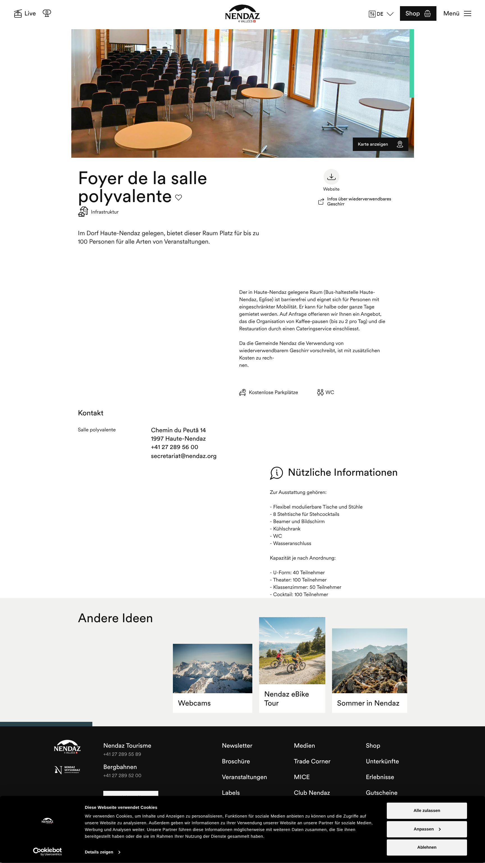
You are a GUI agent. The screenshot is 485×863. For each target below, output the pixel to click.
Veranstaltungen (244, 777)
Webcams (194, 703)
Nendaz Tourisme (67, 747)
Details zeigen (99, 852)
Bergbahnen (120, 767)
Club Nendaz (312, 793)
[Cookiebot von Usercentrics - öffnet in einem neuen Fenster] (47, 851)
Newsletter (237, 746)
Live (30, 13)
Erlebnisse (380, 777)
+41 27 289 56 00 (174, 447)
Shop (413, 13)
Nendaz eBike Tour (286, 699)
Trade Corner (312, 761)
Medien (304, 746)
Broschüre (236, 761)
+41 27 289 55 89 (122, 754)
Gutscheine (382, 793)
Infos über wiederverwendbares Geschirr (359, 201)
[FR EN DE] (383, 14)
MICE (302, 777)
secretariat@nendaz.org (183, 456)
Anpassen (424, 829)
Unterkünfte (382, 761)
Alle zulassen (426, 810)
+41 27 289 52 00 (122, 775)
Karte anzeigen (373, 144)
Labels (231, 793)
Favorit (178, 197)
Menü (451, 13)
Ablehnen (426, 847)
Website (331, 189)
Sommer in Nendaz (368, 703)
